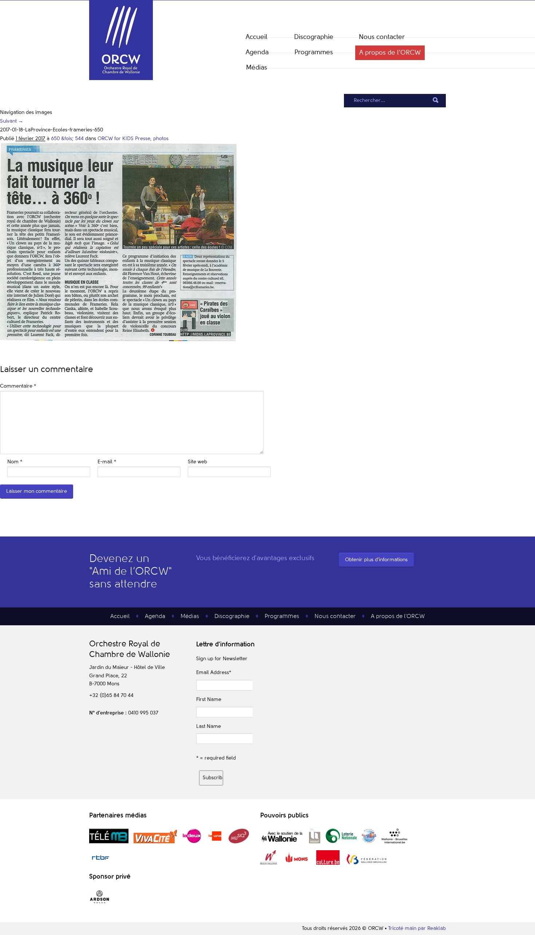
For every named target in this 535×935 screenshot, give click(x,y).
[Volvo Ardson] (99, 903)
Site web (197, 461)
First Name (208, 699)
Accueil (257, 37)
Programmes (313, 52)
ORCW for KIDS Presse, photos (133, 138)
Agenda (257, 52)
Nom (14, 461)
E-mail (107, 461)
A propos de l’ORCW (390, 52)
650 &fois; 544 (67, 138)
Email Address (213, 672)
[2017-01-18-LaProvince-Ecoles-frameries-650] (118, 339)
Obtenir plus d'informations (376, 559)
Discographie (313, 37)
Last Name (208, 726)
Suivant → (11, 121)
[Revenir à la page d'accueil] (121, 78)
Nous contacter (382, 37)
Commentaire (18, 386)
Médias (256, 67)
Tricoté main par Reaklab (417, 928)
